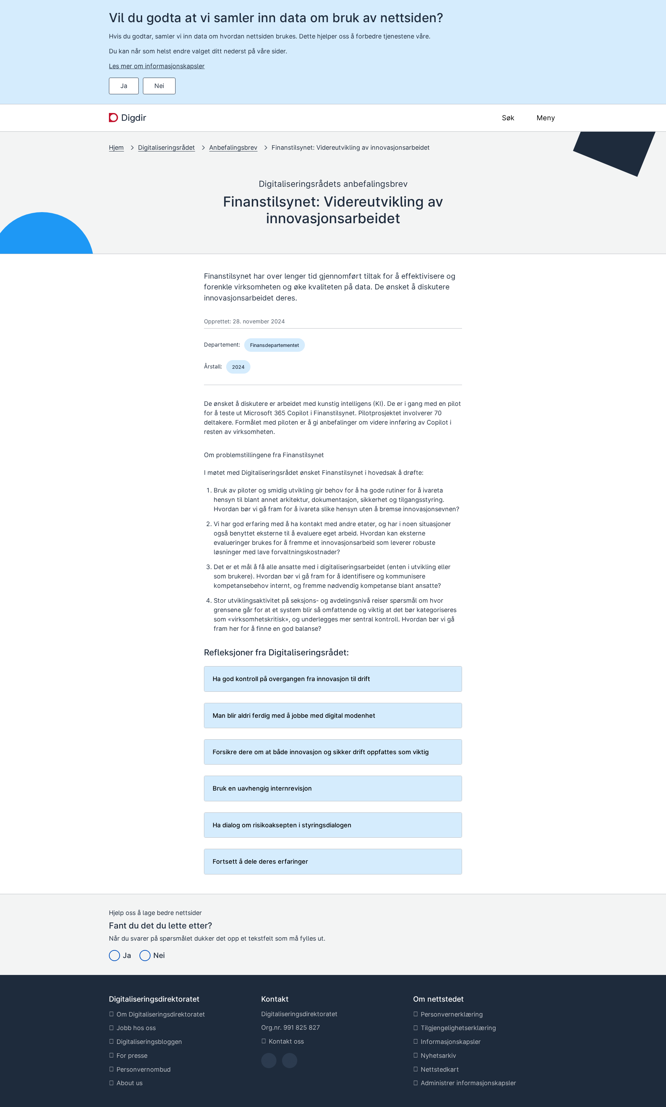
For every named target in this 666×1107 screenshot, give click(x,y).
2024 (238, 367)
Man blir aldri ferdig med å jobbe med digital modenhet (294, 715)
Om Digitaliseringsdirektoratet (161, 1014)
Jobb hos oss (136, 1027)
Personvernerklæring (452, 1014)
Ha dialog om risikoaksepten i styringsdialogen (282, 825)
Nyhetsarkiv (438, 1055)
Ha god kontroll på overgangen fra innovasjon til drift (291, 678)
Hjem (116, 147)
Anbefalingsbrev (233, 147)
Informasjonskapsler (451, 1041)
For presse (132, 1055)
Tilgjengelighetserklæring (458, 1027)
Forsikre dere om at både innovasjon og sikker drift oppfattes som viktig (321, 752)
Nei (159, 85)
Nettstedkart (440, 1069)
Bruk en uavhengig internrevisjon (262, 788)
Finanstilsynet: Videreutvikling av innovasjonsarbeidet (351, 147)
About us (130, 1083)
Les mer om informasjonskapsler (157, 66)
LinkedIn (289, 1062)
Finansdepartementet (274, 345)
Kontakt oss (286, 1041)
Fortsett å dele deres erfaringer (260, 861)
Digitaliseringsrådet (166, 147)
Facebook (268, 1062)
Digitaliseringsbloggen (149, 1041)
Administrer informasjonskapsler (468, 1083)
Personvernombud (144, 1069)
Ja (123, 85)
